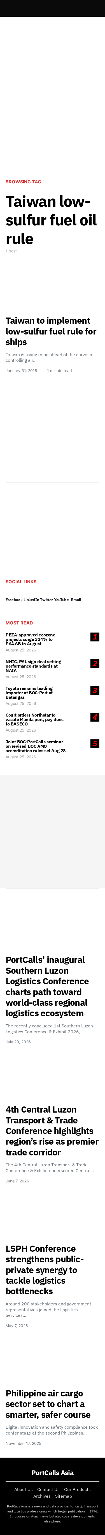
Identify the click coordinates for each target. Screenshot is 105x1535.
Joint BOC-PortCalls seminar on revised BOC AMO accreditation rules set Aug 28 (36, 746)
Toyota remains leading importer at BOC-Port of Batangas (29, 692)
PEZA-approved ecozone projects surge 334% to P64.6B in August (30, 639)
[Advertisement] (52, 115)
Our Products (77, 1489)
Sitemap (63, 1496)
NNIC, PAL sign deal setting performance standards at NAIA (33, 666)
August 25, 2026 (21, 650)
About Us (23, 1489)
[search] (92, 8)
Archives (42, 1496)
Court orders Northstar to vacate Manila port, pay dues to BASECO (35, 719)
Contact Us (48, 1489)
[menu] (8, 8)
